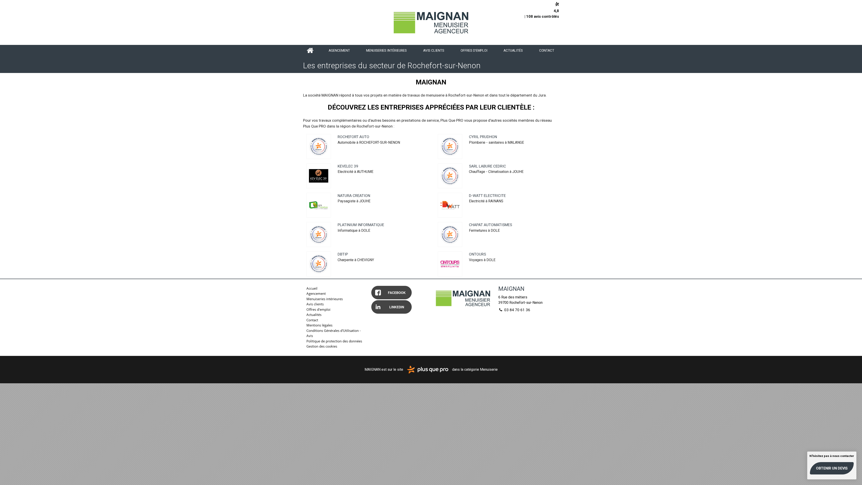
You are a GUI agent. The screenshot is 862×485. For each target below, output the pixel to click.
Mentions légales (319, 325)
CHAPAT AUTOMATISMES (490, 225)
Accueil (310, 50)
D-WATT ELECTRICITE (487, 195)
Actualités (513, 50)
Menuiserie (489, 369)
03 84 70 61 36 (516, 310)
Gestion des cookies (321, 346)
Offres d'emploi (474, 50)
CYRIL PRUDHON (483, 136)
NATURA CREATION (354, 195)
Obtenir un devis (832, 468)
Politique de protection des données (334, 341)
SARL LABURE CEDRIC (487, 166)
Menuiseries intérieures (386, 50)
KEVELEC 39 (348, 166)
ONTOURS (477, 254)
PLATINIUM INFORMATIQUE (361, 225)
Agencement (339, 50)
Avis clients (433, 50)
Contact (546, 50)
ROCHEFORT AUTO (353, 136)
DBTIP (343, 254)
